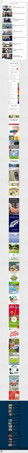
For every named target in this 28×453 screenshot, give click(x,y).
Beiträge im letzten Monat (12, 78)
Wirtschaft (14, 18)
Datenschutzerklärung (10, 448)
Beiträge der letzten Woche (13, 76)
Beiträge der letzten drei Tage (13, 75)
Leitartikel (14, 6)
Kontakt (5, 448)
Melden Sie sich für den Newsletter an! (14, 110)
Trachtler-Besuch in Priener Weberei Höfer (16, 404)
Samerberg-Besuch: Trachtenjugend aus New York (16, 414)
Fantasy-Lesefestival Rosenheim (15, 438)
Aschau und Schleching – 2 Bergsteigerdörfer (15, 444)
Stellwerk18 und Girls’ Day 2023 (18, 31)
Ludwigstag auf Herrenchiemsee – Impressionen (16, 429)
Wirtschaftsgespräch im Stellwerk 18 (19, 7)
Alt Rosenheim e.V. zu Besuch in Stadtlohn (15, 408)
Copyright (7, 448)
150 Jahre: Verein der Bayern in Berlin (15, 411)
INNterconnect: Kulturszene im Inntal (19, 13)
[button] (1, 451)
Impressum (2, 448)
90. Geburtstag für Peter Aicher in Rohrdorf (16, 441)
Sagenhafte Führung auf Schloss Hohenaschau (15, 426)
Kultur (13, 12)
